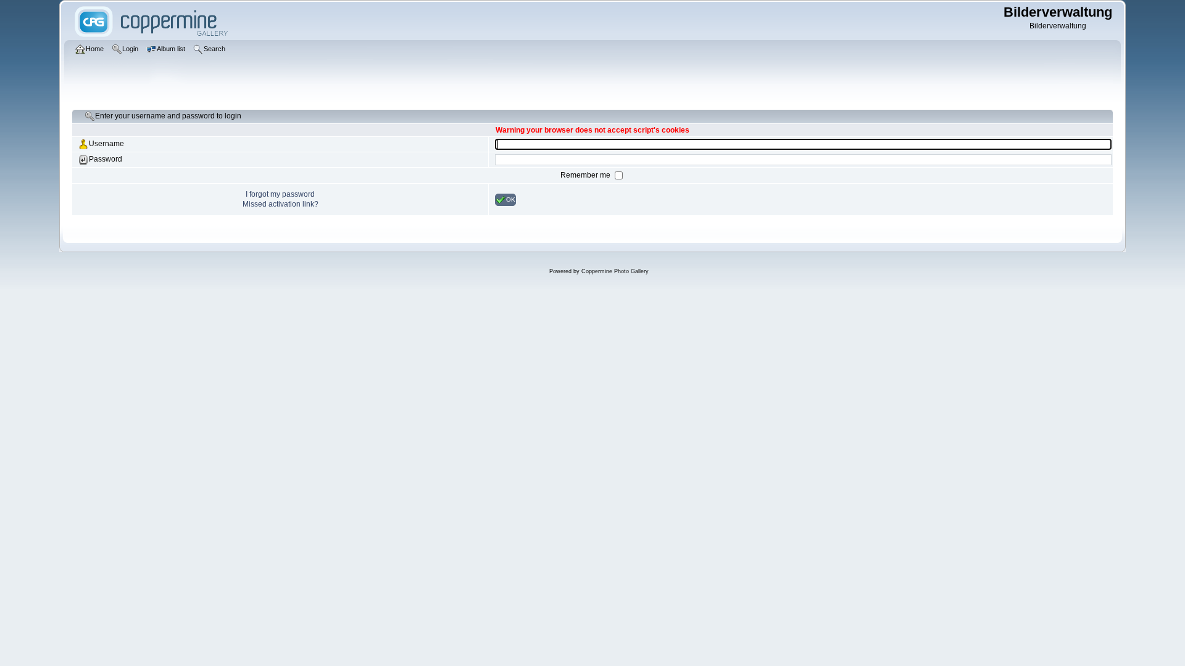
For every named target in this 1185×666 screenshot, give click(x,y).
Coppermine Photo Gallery (615, 271)
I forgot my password (280, 194)
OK (510, 198)
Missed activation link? (280, 204)
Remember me (586, 175)
